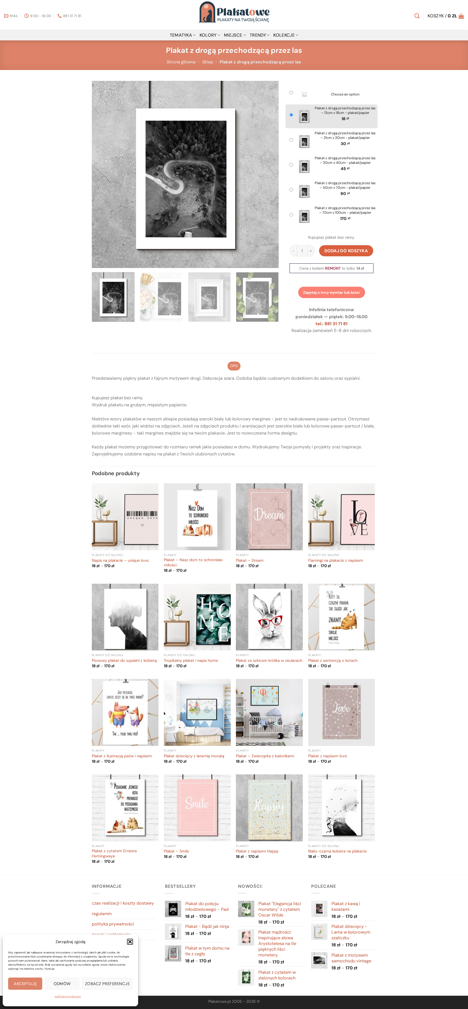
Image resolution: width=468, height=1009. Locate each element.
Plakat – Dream (250, 560)
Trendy (258, 35)
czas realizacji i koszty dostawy (123, 903)
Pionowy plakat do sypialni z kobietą (124, 660)
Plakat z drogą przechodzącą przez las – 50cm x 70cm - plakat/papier (345, 185)
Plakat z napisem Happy (257, 851)
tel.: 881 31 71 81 (331, 324)
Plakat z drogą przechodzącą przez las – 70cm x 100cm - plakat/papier (345, 210)
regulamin (102, 914)
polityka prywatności (68, 996)
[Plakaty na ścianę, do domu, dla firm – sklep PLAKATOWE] (234, 15)
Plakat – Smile (176, 851)
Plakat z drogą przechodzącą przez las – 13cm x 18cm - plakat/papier (345, 110)
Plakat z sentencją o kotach (333, 660)
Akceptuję (25, 983)
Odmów (62, 983)
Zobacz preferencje (107, 983)
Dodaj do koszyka (346, 251)
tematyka (181, 35)
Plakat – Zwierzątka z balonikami (265, 756)
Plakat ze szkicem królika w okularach (269, 660)
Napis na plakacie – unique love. (120, 560)
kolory (208, 35)
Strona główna (181, 62)
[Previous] (102, 174)
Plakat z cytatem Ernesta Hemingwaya (114, 854)
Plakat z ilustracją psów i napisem (122, 756)
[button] (130, 941)
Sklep (207, 62)
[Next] (268, 174)
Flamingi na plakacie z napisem (335, 560)
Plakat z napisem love (327, 756)
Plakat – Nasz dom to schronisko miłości (193, 563)
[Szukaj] (417, 16)
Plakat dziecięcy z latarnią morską (194, 756)
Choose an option (345, 94)
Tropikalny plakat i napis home (191, 660)
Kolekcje (284, 35)
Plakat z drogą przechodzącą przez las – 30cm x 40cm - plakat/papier (345, 160)
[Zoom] (99, 261)
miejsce (233, 35)
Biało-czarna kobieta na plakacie (337, 851)
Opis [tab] (234, 365)
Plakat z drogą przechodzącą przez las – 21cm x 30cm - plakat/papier (345, 135)
